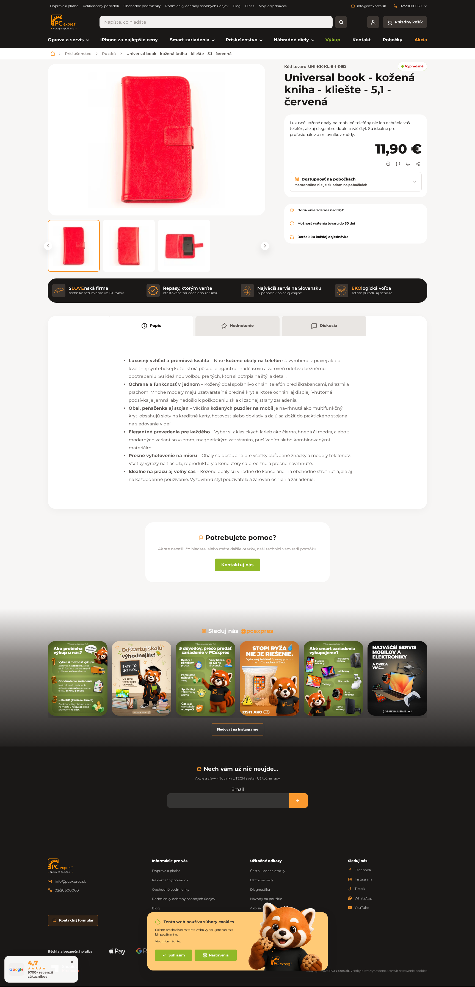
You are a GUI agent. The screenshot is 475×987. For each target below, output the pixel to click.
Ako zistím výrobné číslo (270, 908)
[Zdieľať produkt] (418, 164)
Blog (237, 6)
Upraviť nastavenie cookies (407, 971)
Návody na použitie (266, 899)
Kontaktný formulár (76, 920)
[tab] (151, 326)
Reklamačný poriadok (101, 6)
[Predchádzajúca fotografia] (48, 246)
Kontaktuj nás (237, 564)
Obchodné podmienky (142, 6)
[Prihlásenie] (373, 22)
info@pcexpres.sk (70, 881)
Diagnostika (260, 889)
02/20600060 (67, 890)
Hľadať (341, 22)
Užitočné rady (261, 880)
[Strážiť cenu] (408, 164)
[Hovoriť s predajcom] (398, 164)
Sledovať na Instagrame (237, 729)
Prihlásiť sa (298, 800)
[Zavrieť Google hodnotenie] (72, 962)
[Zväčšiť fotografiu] (156, 139)
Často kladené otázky (267, 871)
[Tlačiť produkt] (388, 164)
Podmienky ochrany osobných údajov (196, 6)
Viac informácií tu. (168, 941)
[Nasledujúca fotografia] (265, 246)
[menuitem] (68, 40)
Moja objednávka (273, 6)
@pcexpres (257, 631)
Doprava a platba (64, 6)
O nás (249, 6)
